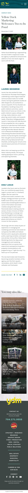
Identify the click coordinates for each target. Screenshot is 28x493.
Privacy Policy (15, 491)
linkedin (17, 476)
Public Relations (9, 42)
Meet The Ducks (8, 18)
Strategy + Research (10, 34)
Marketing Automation (11, 55)
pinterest (13, 477)
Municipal (7, 67)
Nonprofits (7, 65)
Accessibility (21, 491)
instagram (10, 477)
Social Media (7, 50)
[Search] (22, 4)
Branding (6, 36)
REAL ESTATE (14, 453)
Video (5, 52)
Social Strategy (14, 444)
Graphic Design (8, 39)
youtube (20, 477)
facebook (6, 477)
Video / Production (14, 440)
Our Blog (6, 26)
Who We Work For (9, 24)
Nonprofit (14, 456)
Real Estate (7, 62)
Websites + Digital (9, 47)
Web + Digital (14, 442)
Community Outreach (10, 44)
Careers (6, 21)
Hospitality (7, 70)
